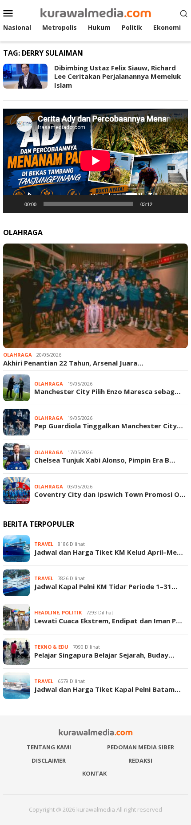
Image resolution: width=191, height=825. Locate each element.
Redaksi (140, 760)
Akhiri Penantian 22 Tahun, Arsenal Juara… (73, 363)
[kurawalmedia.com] (96, 12)
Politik (72, 612)
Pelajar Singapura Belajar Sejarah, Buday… (104, 655)
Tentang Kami (49, 747)
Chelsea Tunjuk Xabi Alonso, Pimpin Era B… (104, 460)
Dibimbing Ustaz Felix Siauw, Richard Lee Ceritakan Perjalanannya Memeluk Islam (117, 76)
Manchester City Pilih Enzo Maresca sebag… (107, 391)
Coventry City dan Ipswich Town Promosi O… (110, 494)
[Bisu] (162, 203)
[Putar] (14, 203)
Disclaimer (49, 760)
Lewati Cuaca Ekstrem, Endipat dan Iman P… (108, 621)
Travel (43, 544)
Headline (46, 612)
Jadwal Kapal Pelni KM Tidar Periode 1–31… (106, 586)
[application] (95, 161)
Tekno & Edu (51, 646)
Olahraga (17, 354)
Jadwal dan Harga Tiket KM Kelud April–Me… (108, 552)
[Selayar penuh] (176, 203)
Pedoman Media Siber (140, 747)
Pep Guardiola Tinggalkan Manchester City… (108, 426)
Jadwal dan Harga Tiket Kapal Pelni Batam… (107, 689)
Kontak (94, 773)
